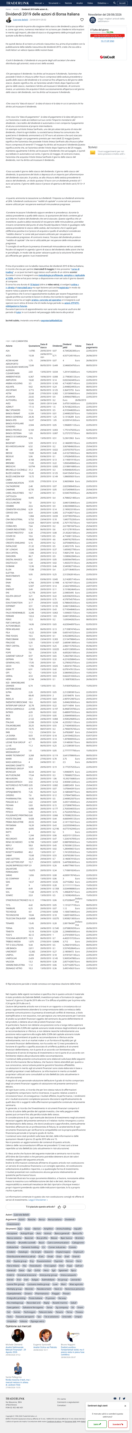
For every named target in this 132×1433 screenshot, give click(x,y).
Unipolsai (11, 1321)
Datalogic (23, 1251)
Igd (53, 1270)
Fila (24, 1265)
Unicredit (66, 1316)
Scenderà (118, 1424)
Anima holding (63, 1228)
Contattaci (61, 1405)
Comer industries (57, 1247)
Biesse (54, 1238)
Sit (72, 1307)
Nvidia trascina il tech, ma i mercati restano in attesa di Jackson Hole (18, 1382)
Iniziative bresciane (27, 1275)
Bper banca (66, 1238)
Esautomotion (44, 1261)
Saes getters (13, 1307)
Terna (69, 1312)
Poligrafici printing (16, 1298)
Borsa (42, 1219)
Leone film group (15, 1284)
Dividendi (69, 1219)
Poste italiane (35, 1298)
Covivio (72, 1247)
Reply (46, 1302)
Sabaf (73, 1302)
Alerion (36, 1228)
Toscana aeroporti (25, 1316)
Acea (27, 1228)
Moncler (29, 1288)
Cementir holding (30, 1247)
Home (8, 9)
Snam (80, 1307)
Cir (43, 1247)
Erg (32, 1261)
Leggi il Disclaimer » (38, 1199)
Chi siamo (61, 1399)
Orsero (28, 1293)
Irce (19, 1279)
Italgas (35, 1279)
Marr (63, 1284)
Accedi (122, 3)
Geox (21, 1270)
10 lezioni (34, 284)
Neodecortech (44, 1288)
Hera (46, 1270)
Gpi (29, 1270)
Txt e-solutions (51, 1316)
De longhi (36, 1251)
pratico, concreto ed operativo (46, 300)
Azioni (21, 1219)
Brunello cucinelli (27, 1242)
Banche (31, 1219)
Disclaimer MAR (70, 1421)
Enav (59, 1256)
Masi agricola (76, 1284)
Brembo (79, 1238)
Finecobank (35, 1265)
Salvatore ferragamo (33, 1307)
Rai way (62, 1298)
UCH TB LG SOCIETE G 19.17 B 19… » (107, 35)
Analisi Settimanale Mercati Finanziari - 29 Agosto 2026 (16, 1349)
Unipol (78, 1316)
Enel (67, 1256)
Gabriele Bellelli (20, 19)
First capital (50, 1265)
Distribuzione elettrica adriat (21, 1256)
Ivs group (62, 1279)
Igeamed (63, 1270)
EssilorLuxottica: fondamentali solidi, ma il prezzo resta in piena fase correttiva (72, 1351)
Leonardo (75, 1279)
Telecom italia (45, 1312)
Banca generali (62, 1233)
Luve (55, 1284)
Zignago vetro (37, 1321)
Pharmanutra (41, 1293)
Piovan (66, 1293)
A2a (20, 1228)
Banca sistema (14, 1238)
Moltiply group (14, 1288)
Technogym (29, 1312)
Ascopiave (12, 1233)
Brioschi (11, 1242)
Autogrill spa (27, 1233)
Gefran (79, 1265)
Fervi (78, 1261)
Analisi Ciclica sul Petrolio (45, 1347)
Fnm (61, 1265)
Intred (10, 1279)
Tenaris (59, 1312)
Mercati (38, 3)
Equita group (20, 1261)
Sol (8, 1312)
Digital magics (63, 1251)
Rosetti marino (60, 1302)
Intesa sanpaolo (68, 1275)
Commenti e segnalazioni (68, 1402)
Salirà (98, 1424)
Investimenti (13, 1224)
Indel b (10, 1275)
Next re (58, 1288)
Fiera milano (13, 1265)
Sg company (62, 1307)
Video (90, 3)
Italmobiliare (48, 1279)
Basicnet (29, 1238)
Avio (39, 1233)
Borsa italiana (54, 1219)
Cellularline (12, 1247)
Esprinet (59, 1261)
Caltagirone (78, 1242)
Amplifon (48, 1228)
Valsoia (23, 1321)
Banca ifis (77, 1233)
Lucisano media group (38, 1284)
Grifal (37, 1270)
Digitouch (78, 1251)
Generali (11, 1270)
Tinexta (79, 1312)
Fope (69, 1265)
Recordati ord (33, 1302)
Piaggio (55, 1293)
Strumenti (53, 3)
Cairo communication (58, 1242)
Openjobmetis (14, 1293)
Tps (39, 1316)
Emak (50, 1256)
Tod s (9, 1316)
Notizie (68, 3)
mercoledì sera (24, 287)
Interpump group (48, 1275)
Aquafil (77, 1228)
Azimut (47, 1233)
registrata (64, 287)
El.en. (41, 1256)
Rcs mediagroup (15, 1302)
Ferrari (69, 1261)
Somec (17, 1312)
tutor (18, 312)
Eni (8, 1261)
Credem (11, 1251)
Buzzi (41, 1242)
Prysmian (50, 1298)
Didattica (102, 3)
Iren (26, 1279)
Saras (49, 1307)
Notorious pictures (74, 1288)
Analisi (79, 3)
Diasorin (48, 1251)
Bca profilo (42, 1238)
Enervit (76, 1256)
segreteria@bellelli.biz (51, 320)
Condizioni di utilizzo (54, 1421)
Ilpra (73, 1270)
